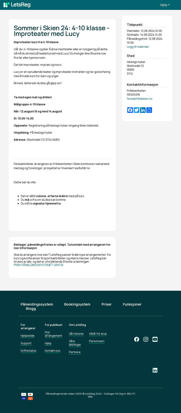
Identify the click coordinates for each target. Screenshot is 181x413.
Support (26, 343)
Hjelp (163, 5)
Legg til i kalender (138, 47)
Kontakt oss (52, 351)
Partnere (75, 352)
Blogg (31, 308)
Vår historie (76, 334)
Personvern (96, 341)
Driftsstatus (28, 351)
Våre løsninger (75, 342)
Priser (107, 304)
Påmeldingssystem (37, 304)
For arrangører (28, 326)
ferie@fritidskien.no (139, 99)
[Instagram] (146, 339)
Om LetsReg (77, 325)
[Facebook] (136, 339)
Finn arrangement (53, 334)
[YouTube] (155, 339)
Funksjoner (132, 304)
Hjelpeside (27, 336)
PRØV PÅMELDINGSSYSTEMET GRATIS (38, 265)
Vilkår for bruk (98, 334)
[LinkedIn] (155, 370)
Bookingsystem (77, 304)
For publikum (53, 325)
